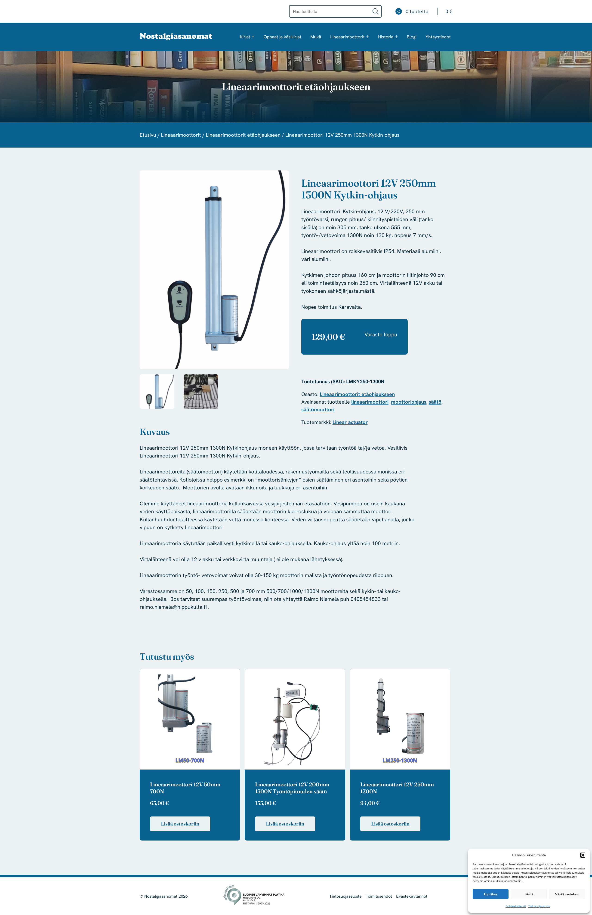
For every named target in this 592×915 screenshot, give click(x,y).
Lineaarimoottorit (347, 37)
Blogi (411, 37)
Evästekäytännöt (516, 906)
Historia (385, 37)
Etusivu (148, 135)
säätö (435, 402)
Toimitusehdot (379, 896)
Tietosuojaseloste (539, 906)
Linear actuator (350, 422)
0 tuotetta (429, 11)
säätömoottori (317, 409)
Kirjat (245, 37)
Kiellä (528, 894)
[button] (582, 855)
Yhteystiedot (438, 37)
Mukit (315, 37)
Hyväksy (491, 894)
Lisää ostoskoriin (180, 823)
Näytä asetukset (567, 894)
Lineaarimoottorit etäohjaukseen (243, 135)
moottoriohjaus (408, 402)
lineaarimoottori (369, 402)
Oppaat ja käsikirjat (282, 37)
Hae (375, 11)
